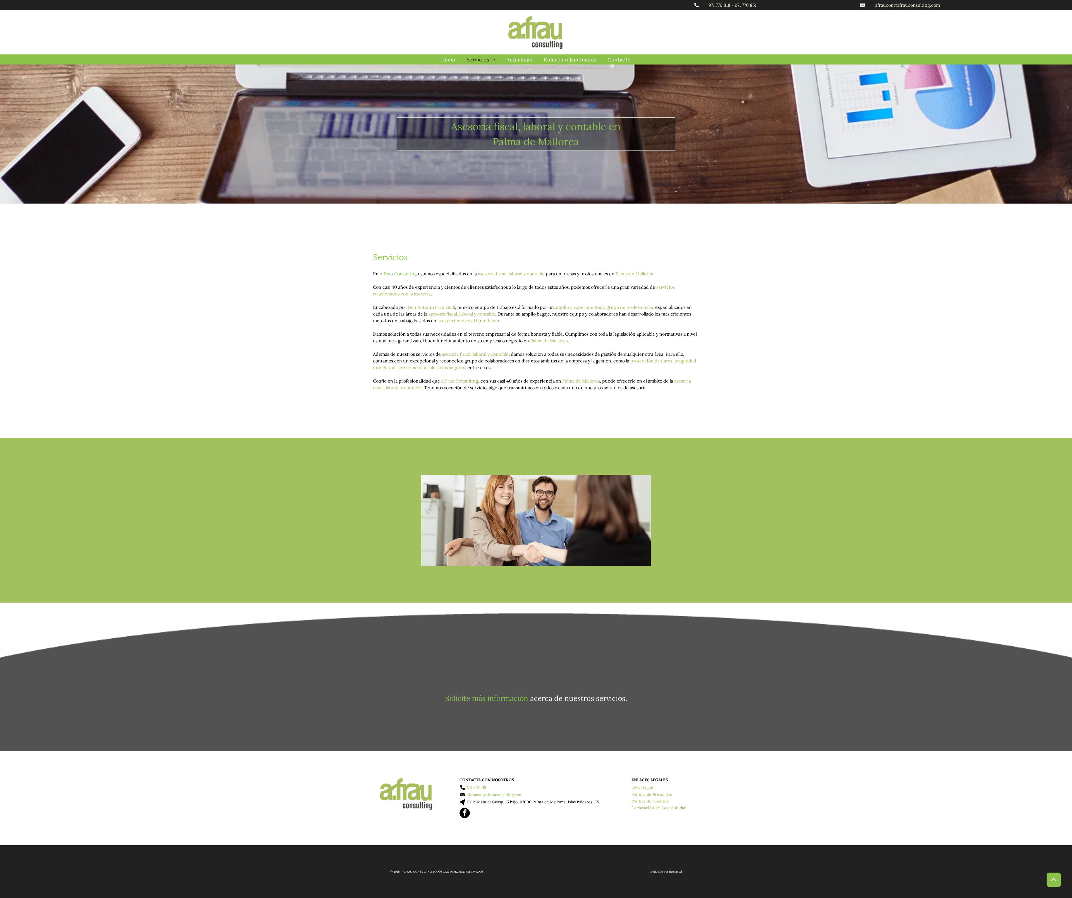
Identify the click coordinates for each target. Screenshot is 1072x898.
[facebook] (465, 814)
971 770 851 (746, 5)
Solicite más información (486, 698)
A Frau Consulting (398, 273)
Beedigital (675, 871)
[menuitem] (448, 59)
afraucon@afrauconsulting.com (907, 5)
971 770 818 (719, 5)
